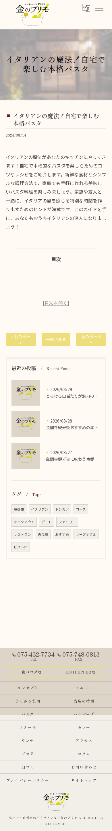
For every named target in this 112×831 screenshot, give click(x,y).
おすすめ (62, 534)
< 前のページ (20, 339)
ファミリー (67, 521)
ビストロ (21, 547)
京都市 (19, 509)
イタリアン (39, 509)
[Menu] (98, 7)
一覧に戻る (56, 339)
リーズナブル (86, 534)
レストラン (22, 534)
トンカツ (62, 509)
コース (81, 509)
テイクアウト (24, 521)
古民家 (43, 534)
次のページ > (91, 339)
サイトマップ (84, 780)
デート (46, 521)
